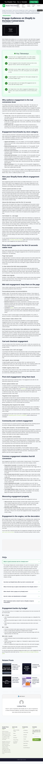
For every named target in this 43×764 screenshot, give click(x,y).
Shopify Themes (28, 6)
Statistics (38, 5)
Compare (25, 736)
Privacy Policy (15, 739)
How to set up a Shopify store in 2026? (20, 10)
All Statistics (25, 730)
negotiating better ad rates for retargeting (18, 415)
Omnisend (23, 388)
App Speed (25, 745)
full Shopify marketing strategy (16, 239)
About (14, 733)
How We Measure (26, 747)
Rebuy (11, 307)
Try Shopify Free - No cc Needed (16, 2)
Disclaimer (15, 737)
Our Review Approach (15, 742)
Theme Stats (25, 732)
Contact (14, 735)
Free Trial (34, 2)
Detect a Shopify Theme (16, 731)
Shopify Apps (33, 6)
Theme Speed (25, 741)
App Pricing (25, 743)
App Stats (25, 734)
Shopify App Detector (23, 5)
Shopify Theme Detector (18, 5)
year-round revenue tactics (8, 532)
